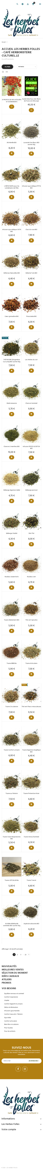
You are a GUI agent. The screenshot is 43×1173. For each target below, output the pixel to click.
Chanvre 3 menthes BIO (12, 446)
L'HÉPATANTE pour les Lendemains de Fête (11, 187)
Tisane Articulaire (31, 663)
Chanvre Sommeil (31, 403)
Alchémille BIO (12, 142)
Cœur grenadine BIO (12, 316)
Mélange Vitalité (11, 533)
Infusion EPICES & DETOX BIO (31, 447)
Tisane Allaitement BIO (11, 620)
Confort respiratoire (11, 997)
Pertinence (21, 67)
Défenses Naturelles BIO (12, 273)
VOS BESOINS (9, 988)
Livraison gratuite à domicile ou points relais (22, 1144)
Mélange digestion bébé (11, 490)
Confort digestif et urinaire (13, 1004)
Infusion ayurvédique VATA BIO (11, 230)
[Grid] (3, 72)
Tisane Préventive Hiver (31, 793)
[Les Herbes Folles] (21, 23)
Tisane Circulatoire (11, 706)
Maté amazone (12, 403)
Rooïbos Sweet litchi (12, 577)
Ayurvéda (7, 1018)
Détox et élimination (11, 1007)
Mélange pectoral (31, 490)
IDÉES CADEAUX (10, 976)
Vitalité (6, 1000)
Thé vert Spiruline (31, 620)
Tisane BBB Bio (12, 663)
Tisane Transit (31, 880)
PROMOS (6, 983)
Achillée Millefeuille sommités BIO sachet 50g (11, 925)
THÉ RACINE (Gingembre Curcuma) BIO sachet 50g (11, 361)
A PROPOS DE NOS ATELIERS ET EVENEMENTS (11, 101)
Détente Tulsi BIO (31, 273)
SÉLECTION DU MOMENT (15, 973)
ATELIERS (7, 979)
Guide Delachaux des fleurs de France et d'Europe (31, 100)
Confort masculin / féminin (13, 1014)
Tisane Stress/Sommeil (31, 837)
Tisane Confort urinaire (11, 750)
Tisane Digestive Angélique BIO (31, 751)
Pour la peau (8, 1028)
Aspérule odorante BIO (31, 924)
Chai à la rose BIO (31, 229)
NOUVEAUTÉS (9, 966)
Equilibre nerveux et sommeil (14, 994)
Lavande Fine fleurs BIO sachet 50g (31, 143)
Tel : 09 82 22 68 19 (12, 1160)
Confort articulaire (10, 1021)
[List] (6, 72)
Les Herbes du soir (31, 360)
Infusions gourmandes (12, 1011)
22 (25, 955)
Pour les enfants (9, 1031)
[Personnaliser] (11, 501)
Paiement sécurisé (13, 1135)
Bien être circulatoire (11, 1024)
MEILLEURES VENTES (13, 969)
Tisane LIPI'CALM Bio (12, 880)
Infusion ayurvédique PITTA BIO (31, 187)
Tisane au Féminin (12, 793)
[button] (28, 4)
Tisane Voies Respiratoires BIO (12, 838)
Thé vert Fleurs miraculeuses (31, 706)
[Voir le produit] (11, 107)
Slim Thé (31, 533)
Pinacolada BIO (31, 316)
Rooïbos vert (31, 577)
